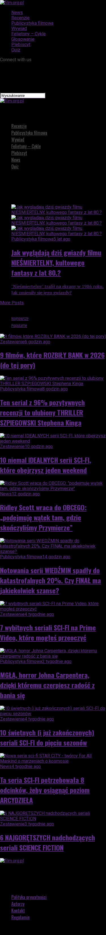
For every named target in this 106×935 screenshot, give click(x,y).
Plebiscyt (20, 44)
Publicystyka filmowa (32, 23)
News (17, 12)
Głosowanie (22, 39)
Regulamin (20, 917)
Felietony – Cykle (28, 33)
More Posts (12, 302)
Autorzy (17, 903)
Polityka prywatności (29, 897)
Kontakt (18, 910)
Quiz (15, 49)
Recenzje (20, 17)
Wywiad (19, 28)
